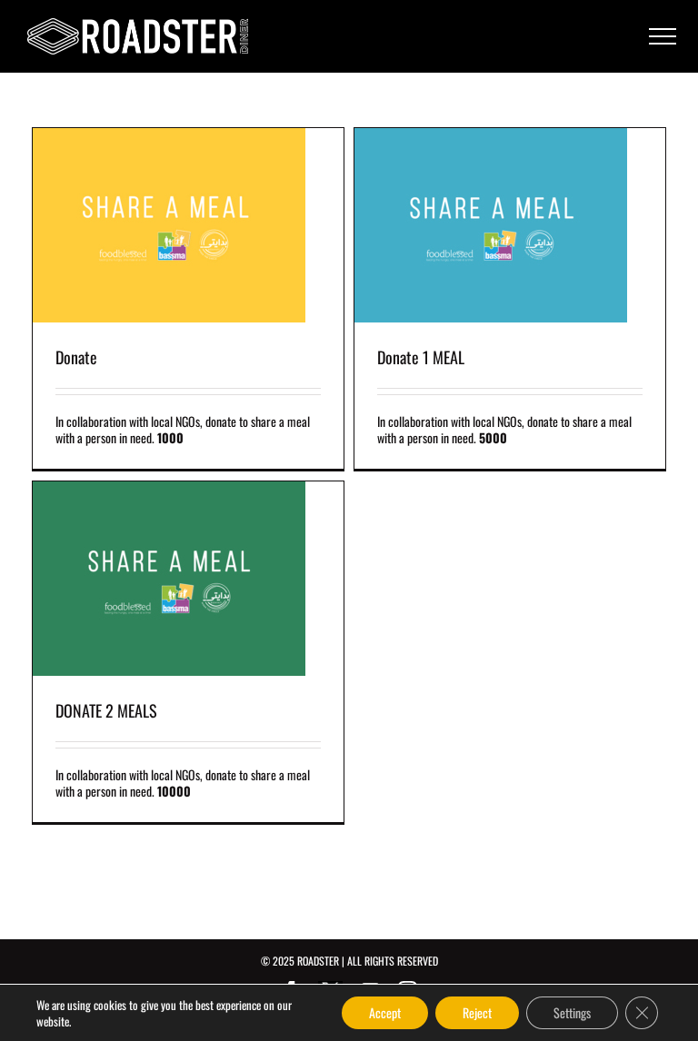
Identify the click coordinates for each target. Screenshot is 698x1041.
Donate (76, 357)
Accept (385, 1012)
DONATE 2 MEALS (106, 710)
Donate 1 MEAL (420, 357)
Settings (572, 1012)
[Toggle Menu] (662, 36)
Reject (477, 1012)
